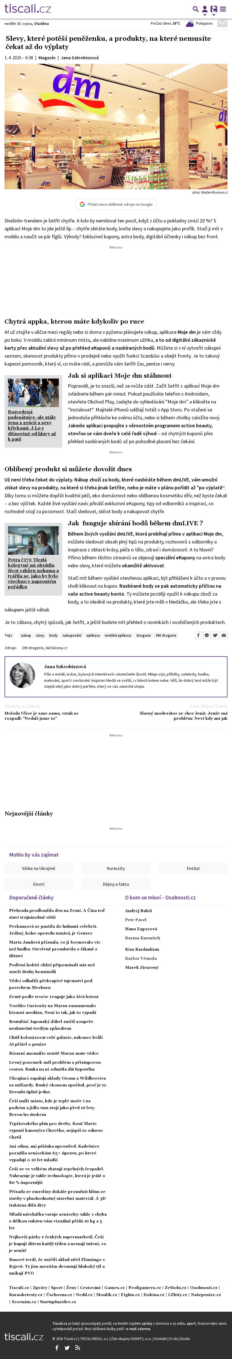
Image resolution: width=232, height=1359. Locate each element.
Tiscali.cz (19, 1288)
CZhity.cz (177, 1295)
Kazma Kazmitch (142, 938)
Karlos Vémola (141, 958)
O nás (174, 1338)
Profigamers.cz (144, 1288)
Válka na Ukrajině (38, 868)
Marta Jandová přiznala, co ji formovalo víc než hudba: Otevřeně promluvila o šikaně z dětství (54, 949)
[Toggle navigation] (222, 9)
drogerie (143, 635)
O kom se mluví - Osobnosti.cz (160, 897)
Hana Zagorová (141, 929)
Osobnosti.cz (204, 1288)
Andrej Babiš (138, 911)
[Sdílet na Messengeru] (206, 635)
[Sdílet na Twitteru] (215, 635)
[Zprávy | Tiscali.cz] (28, 9)
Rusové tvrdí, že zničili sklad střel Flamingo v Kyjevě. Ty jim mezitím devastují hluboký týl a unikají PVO (57, 1266)
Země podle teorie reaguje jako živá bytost (53, 996)
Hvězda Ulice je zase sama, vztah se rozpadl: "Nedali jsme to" (42, 716)
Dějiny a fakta (116, 884)
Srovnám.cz (24, 1302)
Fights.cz (130, 1295)
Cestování (90, 1288)
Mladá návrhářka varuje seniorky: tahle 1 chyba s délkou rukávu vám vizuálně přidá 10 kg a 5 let (58, 1221)
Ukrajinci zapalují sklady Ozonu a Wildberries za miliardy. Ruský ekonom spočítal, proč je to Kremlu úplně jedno (57, 1085)
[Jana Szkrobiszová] (22, 675)
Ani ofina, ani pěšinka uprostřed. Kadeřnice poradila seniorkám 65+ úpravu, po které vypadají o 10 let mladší (54, 1153)
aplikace (93, 635)
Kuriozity (116, 868)
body (53, 635)
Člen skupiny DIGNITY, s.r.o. (132, 1338)
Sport (57, 1288)
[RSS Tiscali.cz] (77, 1348)
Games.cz (114, 1288)
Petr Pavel (136, 920)
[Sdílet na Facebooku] (198, 635)
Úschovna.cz (59, 1295)
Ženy (71, 1288)
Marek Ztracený (141, 967)
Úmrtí (38, 884)
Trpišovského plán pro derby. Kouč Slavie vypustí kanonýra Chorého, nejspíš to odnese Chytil (56, 1130)
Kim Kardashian (142, 949)
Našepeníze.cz (206, 1295)
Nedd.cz (84, 1295)
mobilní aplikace (118, 635)
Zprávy (40, 1288)
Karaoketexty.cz (25, 1295)
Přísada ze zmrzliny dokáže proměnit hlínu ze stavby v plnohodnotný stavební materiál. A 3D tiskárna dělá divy (57, 1198)
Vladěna (41, 23)
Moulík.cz (106, 1295)
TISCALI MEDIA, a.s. (94, 1338)
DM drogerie (166, 635)
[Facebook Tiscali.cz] (56, 1348)
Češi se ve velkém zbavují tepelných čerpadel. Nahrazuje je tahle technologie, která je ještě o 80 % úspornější (57, 1176)
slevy (40, 635)
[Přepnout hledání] (195, 9)
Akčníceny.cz (56, 647)
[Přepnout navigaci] (204, 9)
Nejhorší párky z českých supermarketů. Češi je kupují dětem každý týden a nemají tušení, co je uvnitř (57, 1244)
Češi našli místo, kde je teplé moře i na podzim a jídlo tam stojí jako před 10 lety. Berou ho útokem (52, 1108)
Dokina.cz (153, 1295)
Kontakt (160, 1338)
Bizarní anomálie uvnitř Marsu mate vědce (54, 1053)
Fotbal (193, 868)
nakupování (72, 635)
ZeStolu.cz (175, 1288)
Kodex (185, 1338)
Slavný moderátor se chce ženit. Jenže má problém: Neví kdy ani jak (183, 716)
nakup (26, 635)
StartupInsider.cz (58, 1302)
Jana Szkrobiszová (65, 667)
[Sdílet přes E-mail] (223, 635)
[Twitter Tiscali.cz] (67, 1348)
